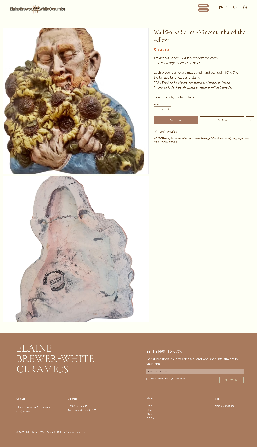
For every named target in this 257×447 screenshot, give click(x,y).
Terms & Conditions (224, 405)
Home (150, 405)
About (150, 413)
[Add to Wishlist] (250, 120)
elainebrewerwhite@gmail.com (33, 406)
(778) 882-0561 (24, 411)
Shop (149, 409)
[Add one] (168, 109)
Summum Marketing (76, 432)
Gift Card (151, 418)
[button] (245, 7)
